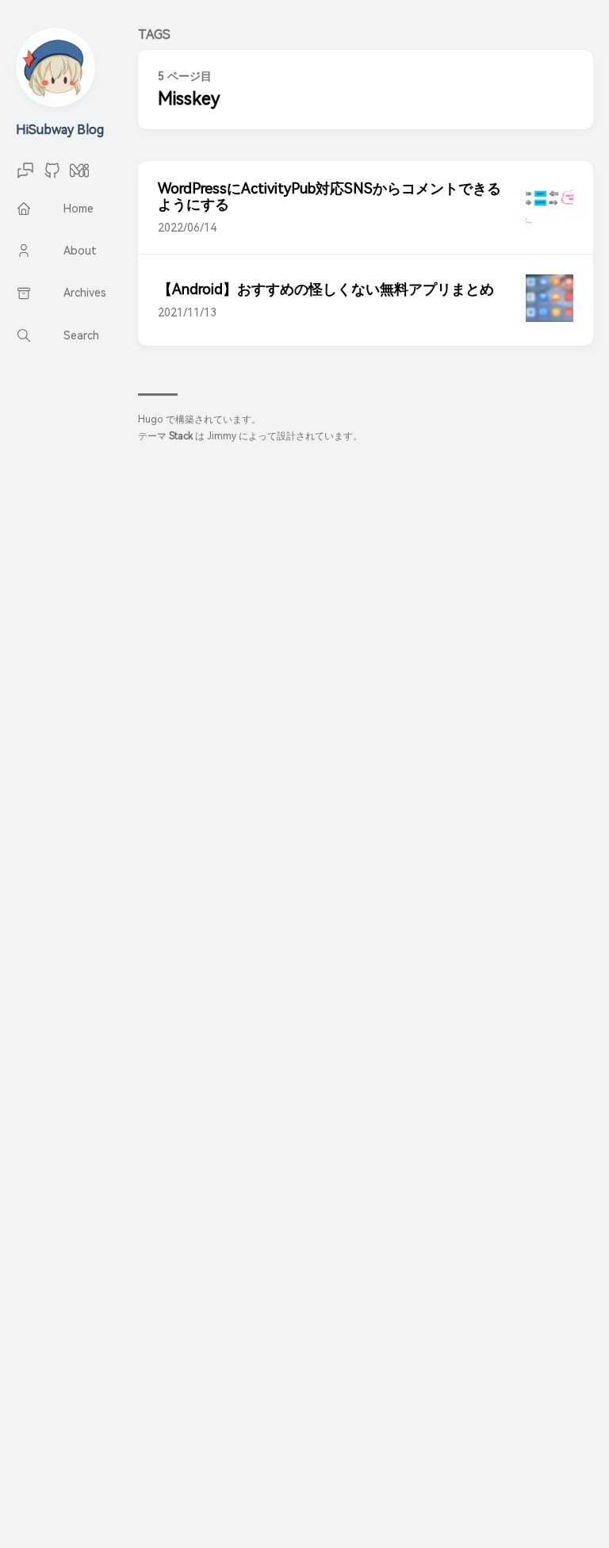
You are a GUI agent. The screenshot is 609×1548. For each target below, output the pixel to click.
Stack (181, 436)
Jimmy (221, 436)
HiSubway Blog (60, 129)
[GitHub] (52, 175)
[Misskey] (79, 175)
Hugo (150, 419)
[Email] (25, 175)
